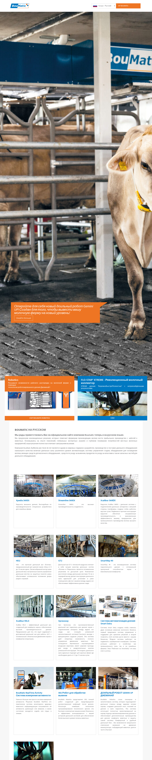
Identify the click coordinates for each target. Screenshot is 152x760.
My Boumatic (123, 6)
